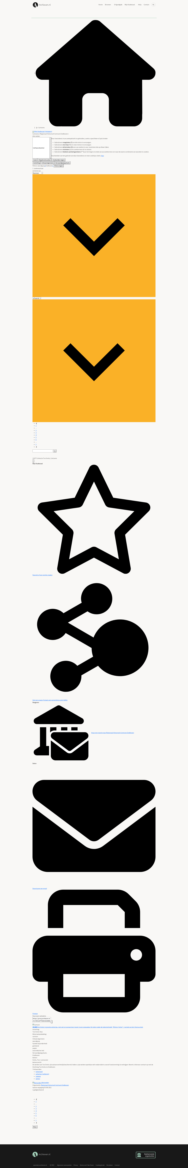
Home (101, 5)
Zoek (35, 160)
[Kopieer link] (51, 1021)
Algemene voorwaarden (64, 1165)
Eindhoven (49, 166)
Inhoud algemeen (48, 163)
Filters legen (58, 166)
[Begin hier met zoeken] (95, 73)
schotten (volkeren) (42, 1074)
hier (102, 156)
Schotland (39, 1072)
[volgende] (36, 447)
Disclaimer (109, 1165)
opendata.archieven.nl (40, 1165)
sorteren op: (37, 171)
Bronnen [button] (108, 5)
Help (139, 5)
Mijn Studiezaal (130, 5)
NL (153, 5)
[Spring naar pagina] (54, 450)
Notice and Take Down (87, 1165)
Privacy (76, 1165)
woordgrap (41, 166)
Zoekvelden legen (59, 160)
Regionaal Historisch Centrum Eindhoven (55, 1085)
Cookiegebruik (100, 1165)
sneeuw (38, 1076)
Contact (146, 5)
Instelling (36, 163)
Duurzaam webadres (39, 1016)
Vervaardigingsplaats (62, 163)
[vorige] (36, 423)
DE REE (52, 1165)
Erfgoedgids (118, 5)
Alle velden (36, 136)
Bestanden (45, 1083)
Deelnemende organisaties (149, 1155)
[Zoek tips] (50, 147)
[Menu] (33, 460)
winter (38, 1079)
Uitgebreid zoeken (44, 160)
